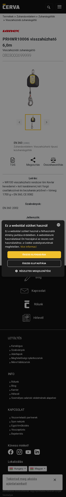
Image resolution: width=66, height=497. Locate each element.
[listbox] (58, 224)
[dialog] (33, 248)
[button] (33, 271)
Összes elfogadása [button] (34, 254)
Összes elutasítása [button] (34, 263)
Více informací (28, 246)
